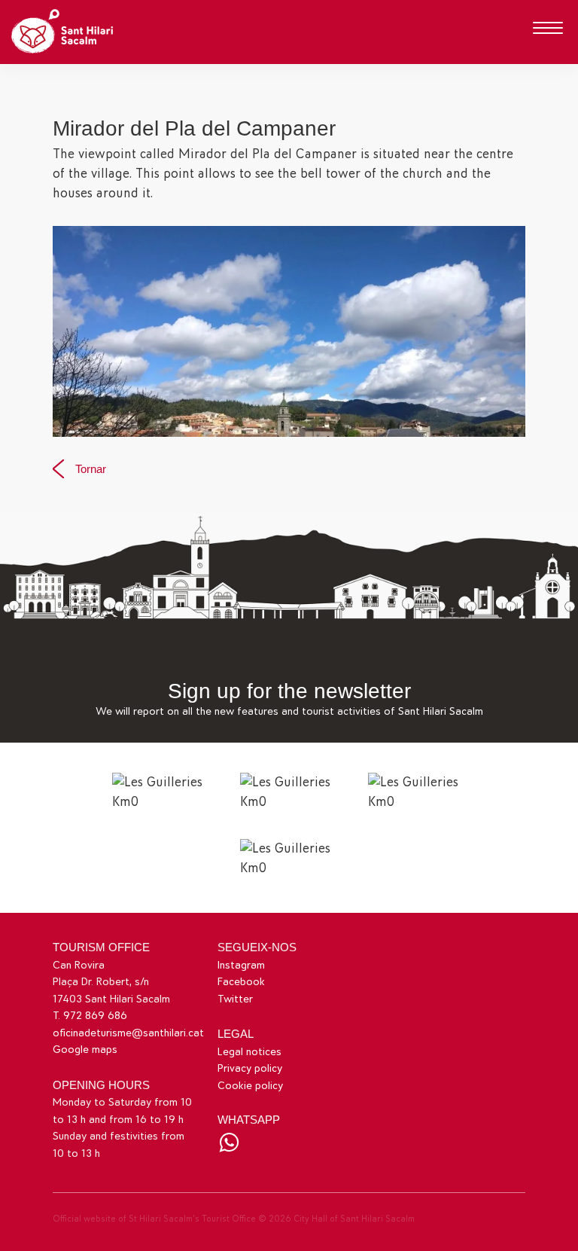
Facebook (241, 981)
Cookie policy (250, 1085)
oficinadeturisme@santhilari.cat (128, 1033)
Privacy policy (250, 1068)
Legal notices (249, 1051)
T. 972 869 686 (90, 1015)
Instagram (241, 965)
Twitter (235, 999)
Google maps (85, 1049)
